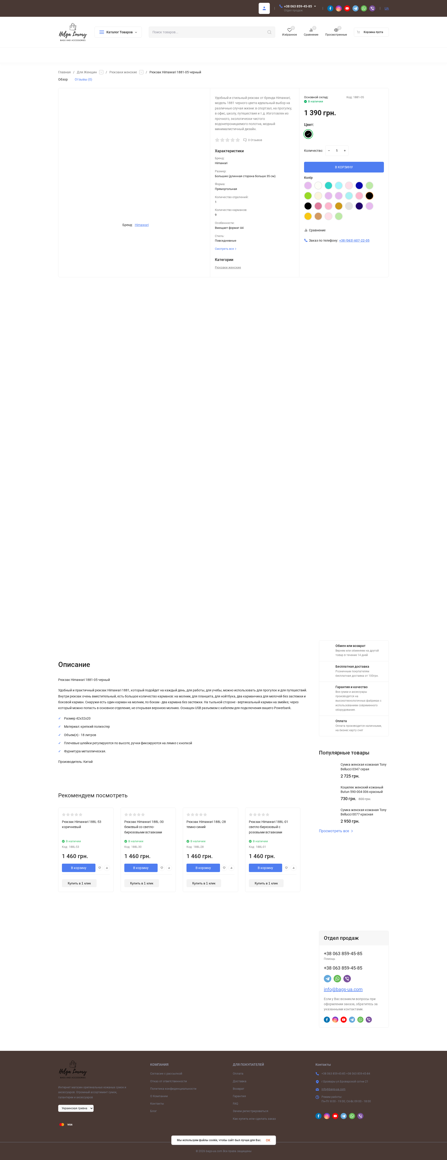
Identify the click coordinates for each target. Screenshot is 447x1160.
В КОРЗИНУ (344, 167)
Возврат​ (238, 1088)
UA (387, 8)
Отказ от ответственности (168, 1081)
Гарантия (239, 1096)
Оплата (238, 1073)
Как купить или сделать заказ (254, 1118)
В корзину (78, 868)
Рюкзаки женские (123, 72)
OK (268, 1140)
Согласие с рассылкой (166, 1073)
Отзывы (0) (83, 79)
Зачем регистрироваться (250, 1111)
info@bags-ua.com (343, 989)
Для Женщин (87, 72)
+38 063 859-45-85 (298, 6)
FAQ (235, 1103)
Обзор (63, 79)
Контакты (157, 1103)
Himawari (142, 225)
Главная (64, 72)
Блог (153, 1111)
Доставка (239, 1081)
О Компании (159, 1096)
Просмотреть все (334, 831)
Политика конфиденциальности (173, 1088)
